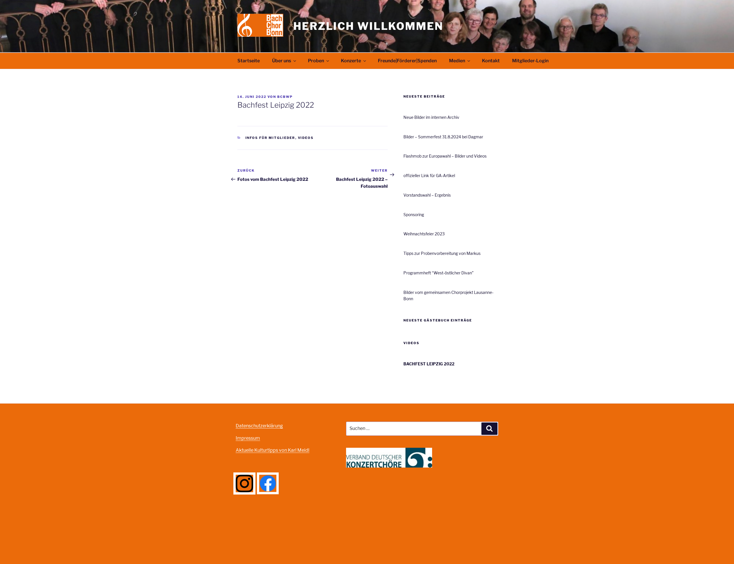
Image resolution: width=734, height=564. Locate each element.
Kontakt (491, 60)
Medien (457, 60)
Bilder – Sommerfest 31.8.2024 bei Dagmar (443, 136)
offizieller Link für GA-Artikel (429, 175)
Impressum (248, 438)
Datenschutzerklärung (259, 426)
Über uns (281, 60)
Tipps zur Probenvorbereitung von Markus (442, 253)
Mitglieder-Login (530, 60)
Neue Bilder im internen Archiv (431, 117)
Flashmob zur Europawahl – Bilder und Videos (445, 156)
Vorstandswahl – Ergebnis (427, 195)
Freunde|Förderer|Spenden (407, 60)
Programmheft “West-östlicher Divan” (438, 272)
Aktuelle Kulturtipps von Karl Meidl (272, 450)
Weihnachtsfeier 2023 (424, 233)
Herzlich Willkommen (368, 26)
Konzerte (351, 60)
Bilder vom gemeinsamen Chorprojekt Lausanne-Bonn (448, 295)
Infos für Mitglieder (270, 138)
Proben (316, 60)
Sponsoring (413, 214)
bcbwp (285, 97)
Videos (306, 138)
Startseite (248, 60)
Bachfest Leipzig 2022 (428, 363)
